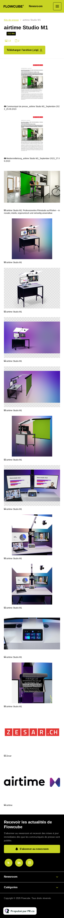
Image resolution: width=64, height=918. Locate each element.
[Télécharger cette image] (57, 204)
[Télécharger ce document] (57, 100)
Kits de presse (11, 20)
